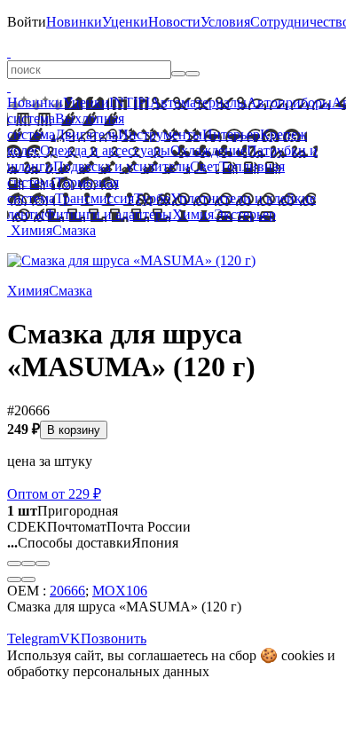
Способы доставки (69, 542)
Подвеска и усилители (121, 166)
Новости (174, 21)
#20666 (28, 410)
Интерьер (231, 134)
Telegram (33, 638)
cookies (302, 655)
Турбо (152, 198)
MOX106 (119, 590)
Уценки (125, 21)
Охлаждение (208, 150)
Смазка (74, 230)
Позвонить (113, 638)
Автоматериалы (198, 102)
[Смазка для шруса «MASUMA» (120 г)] (131, 260)
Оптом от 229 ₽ (54, 493)
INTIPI (129, 102)
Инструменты (160, 134)
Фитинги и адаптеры (108, 214)
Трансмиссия (94, 198)
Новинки (74, 21)
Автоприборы (289, 102)
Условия (225, 21)
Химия (193, 214)
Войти (26, 21)
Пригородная (62, 510)
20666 (67, 590)
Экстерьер (245, 214)
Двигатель (86, 134)
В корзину (73, 430)
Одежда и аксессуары (105, 150)
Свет (204, 166)
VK (70, 638)
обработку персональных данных (108, 671)
